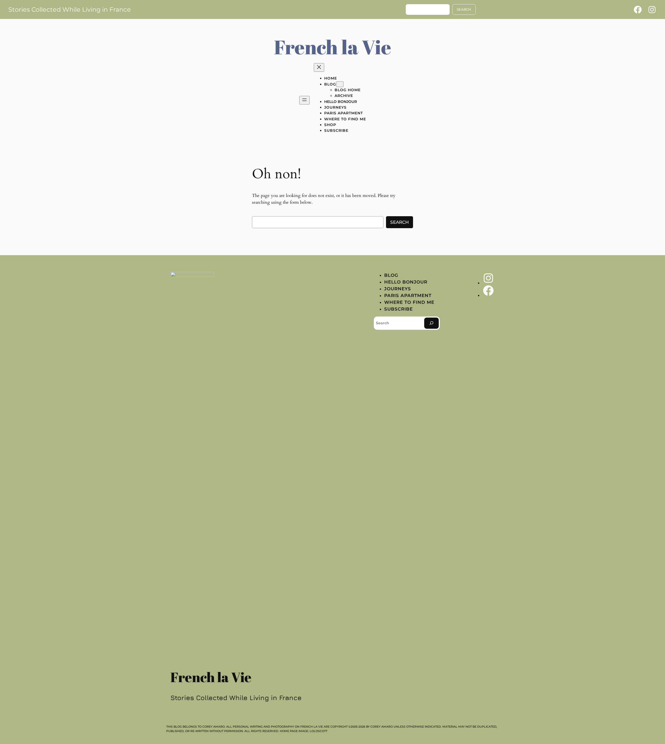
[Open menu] (304, 100)
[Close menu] (319, 67)
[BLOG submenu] (339, 84)
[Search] (431, 323)
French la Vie (332, 47)
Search (399, 222)
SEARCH (464, 9)
